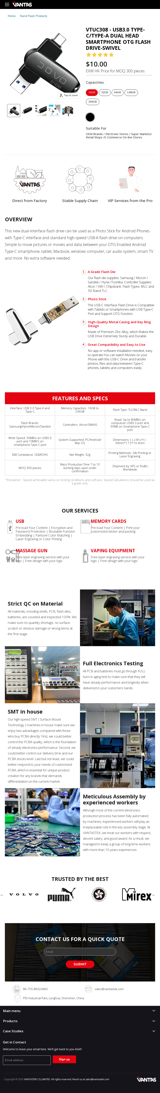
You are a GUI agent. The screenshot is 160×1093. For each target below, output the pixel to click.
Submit (80, 964)
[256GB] (93, 106)
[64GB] (118, 97)
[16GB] (92, 97)
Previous (2, 894)
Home (12, 16)
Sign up (64, 1059)
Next (153, 894)
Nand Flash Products (33, 16)
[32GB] (105, 97)
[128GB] (131, 97)
